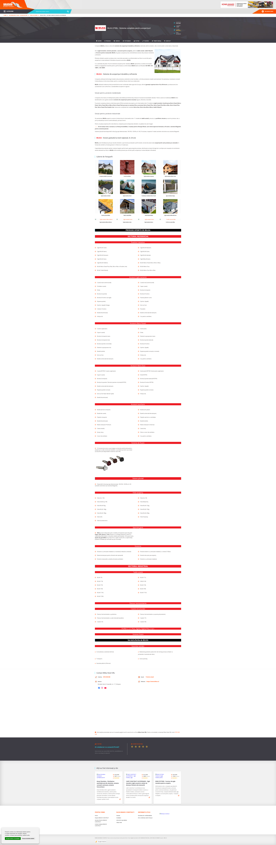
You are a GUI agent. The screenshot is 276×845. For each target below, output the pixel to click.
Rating (137, 41)
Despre (99, 41)
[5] (147, 747)
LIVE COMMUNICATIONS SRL (144, 837)
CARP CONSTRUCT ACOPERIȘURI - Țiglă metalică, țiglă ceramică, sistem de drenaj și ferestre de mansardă (138, 783)
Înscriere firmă (269, 11)
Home (5, 15)
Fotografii (127, 41)
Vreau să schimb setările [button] (28, 838)
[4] (143, 747)
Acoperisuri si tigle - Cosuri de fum (18, 15)
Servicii (117, 41)
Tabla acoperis (34, 15)
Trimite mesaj (157, 41)
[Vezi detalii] (120, 799)
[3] (139, 747)
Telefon (146, 41)
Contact (168, 41)
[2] (136, 747)
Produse (108, 41)
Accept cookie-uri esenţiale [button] (13, 838)
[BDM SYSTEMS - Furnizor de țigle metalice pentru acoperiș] (160, 776)
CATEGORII (9, 11)
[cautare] (67, 11)
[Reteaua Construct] (164, 813)
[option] (247, 4)
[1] (132, 747)
